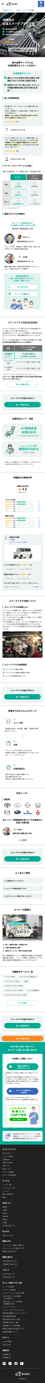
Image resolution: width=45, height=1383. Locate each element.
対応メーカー (7, 1169)
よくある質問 (7, 1341)
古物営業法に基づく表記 (11, 1322)
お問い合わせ (7, 1345)
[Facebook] (16, 1365)
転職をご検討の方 (8, 1251)
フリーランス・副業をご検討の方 (13, 1245)
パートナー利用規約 (9, 1290)
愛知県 (5, 1219)
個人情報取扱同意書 (9, 1316)
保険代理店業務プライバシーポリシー (15, 1313)
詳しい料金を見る (22, 384)
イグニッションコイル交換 (18, 542)
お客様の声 (6, 1159)
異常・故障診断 (8, 1194)
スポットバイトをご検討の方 (12, 1248)
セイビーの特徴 (8, 1156)
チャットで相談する (22, 294)
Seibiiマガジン (7, 1274)
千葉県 (5, 1210)
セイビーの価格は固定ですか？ (15, 888)
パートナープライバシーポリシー (13, 1310)
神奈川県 (5, 1216)
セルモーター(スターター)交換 (13, 990)
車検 (26, 981)
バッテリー (6, 1191)
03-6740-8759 (22, 287)
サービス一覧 (7, 1185)
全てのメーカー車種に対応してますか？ (18, 896)
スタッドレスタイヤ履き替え (28, 977)
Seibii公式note (7, 1277)
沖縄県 (13, 539)
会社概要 (5, 1354)
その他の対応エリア (9, 1226)
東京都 (5, 1207)
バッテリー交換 (9, 977)
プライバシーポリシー (10, 1307)
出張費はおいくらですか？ (14, 880)
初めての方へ (7, 1153)
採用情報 (5, 1357)
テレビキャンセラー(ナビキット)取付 (15, 995)
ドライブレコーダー (9, 1188)
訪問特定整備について (10, 1332)
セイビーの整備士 (8, 1172)
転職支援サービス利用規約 (11, 1325)
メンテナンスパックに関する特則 (13, 1293)
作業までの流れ (8, 1163)
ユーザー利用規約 (8, 1287)
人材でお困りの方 (8, 1261)
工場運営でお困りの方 (10, 1264)
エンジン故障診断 (33, 990)
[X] (10, 1365)
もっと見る (36, 587)
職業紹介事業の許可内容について (13, 1329)
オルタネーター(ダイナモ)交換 (13, 986)
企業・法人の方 (8, 1235)
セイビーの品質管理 (9, 1175)
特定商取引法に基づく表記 (11, 1319)
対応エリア (6, 1166)
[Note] (4, 1365)
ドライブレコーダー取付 (12, 981)
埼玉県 (5, 1213)
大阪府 (5, 1222)
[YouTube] (21, 1365)
